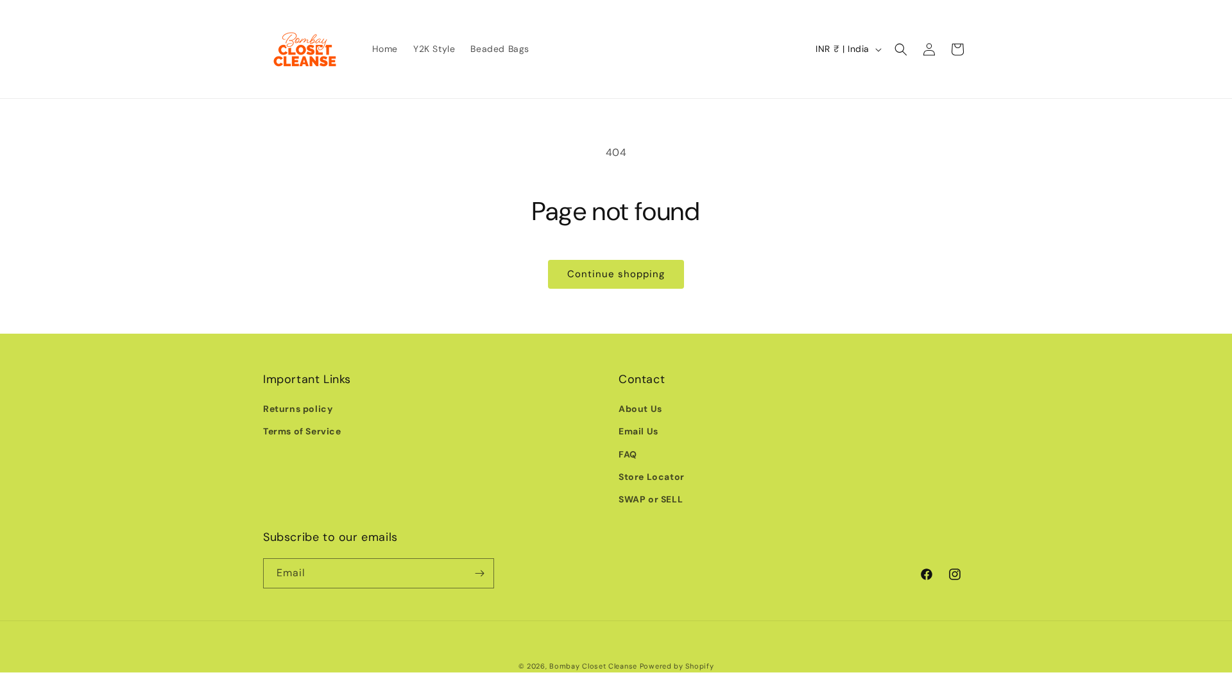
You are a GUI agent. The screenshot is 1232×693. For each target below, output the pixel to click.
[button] (901, 49)
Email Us (638, 431)
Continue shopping (616, 274)
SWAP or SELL (651, 499)
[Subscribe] (479, 573)
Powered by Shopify (677, 666)
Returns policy (297, 409)
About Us (640, 409)
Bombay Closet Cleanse (593, 666)
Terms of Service (302, 431)
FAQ (628, 454)
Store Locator (652, 477)
